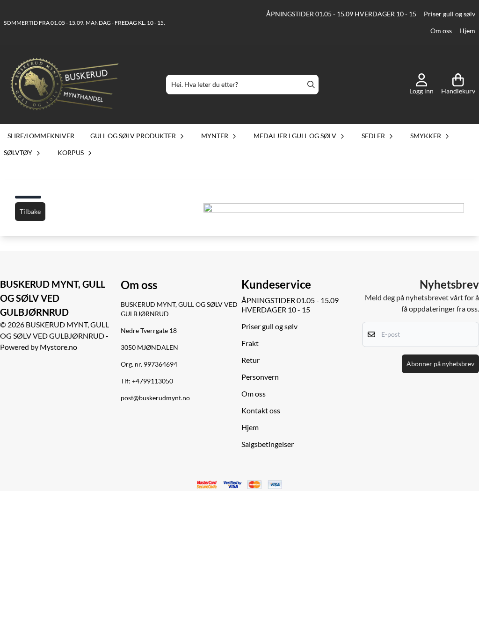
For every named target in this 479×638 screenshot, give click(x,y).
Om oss (441, 31)
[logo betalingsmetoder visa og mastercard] (239, 485)
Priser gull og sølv (449, 14)
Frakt (250, 343)
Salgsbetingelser (267, 444)
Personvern (260, 376)
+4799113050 (152, 381)
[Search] (311, 84)
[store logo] (64, 84)
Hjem (467, 31)
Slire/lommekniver (40, 136)
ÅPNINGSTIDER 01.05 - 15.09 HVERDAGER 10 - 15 (341, 14)
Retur (250, 359)
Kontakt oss (260, 410)
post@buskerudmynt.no (155, 398)
